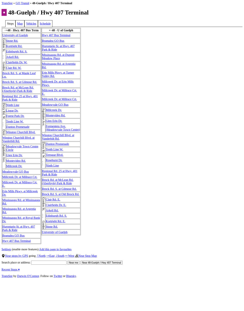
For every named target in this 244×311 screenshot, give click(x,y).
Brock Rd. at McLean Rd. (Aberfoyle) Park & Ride (18, 89)
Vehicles (31, 23)
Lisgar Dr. (12, 110)
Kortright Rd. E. (55, 221)
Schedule (45, 23)
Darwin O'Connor (28, 276)
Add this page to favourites (55, 249)
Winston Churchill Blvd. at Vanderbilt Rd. (18, 139)
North (41, 255)
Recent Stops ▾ (11, 269)
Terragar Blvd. (54, 154)
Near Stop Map (87, 255)
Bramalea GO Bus (13, 235)
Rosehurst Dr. (54, 160)
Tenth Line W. (14, 121)
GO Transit (22, 3)
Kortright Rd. (14, 46)
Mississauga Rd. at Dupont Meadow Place (58, 56)
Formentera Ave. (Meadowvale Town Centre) (63, 128)
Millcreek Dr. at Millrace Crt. (19, 177)
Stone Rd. (12, 40)
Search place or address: (16, 262)
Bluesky (71, 276)
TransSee (7, 3)
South (59, 255)
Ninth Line (12, 105)
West (69, 255)
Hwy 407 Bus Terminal (16, 241)
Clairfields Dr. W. (16, 62)
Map (20, 23)
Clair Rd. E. (53, 199)
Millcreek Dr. (14, 166)
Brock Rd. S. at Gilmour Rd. (19, 82)
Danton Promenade (17, 126)
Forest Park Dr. (15, 116)
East (50, 255)
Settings (6, 249)
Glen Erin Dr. (14, 155)
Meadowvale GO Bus (15, 171)
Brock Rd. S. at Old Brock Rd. (60, 194)
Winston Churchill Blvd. (20, 132)
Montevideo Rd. (16, 160)
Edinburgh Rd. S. (16, 51)
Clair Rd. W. (13, 67)
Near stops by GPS (16, 255)
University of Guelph (15, 35)
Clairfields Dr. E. (56, 205)
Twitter (58, 276)
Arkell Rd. (12, 57)
